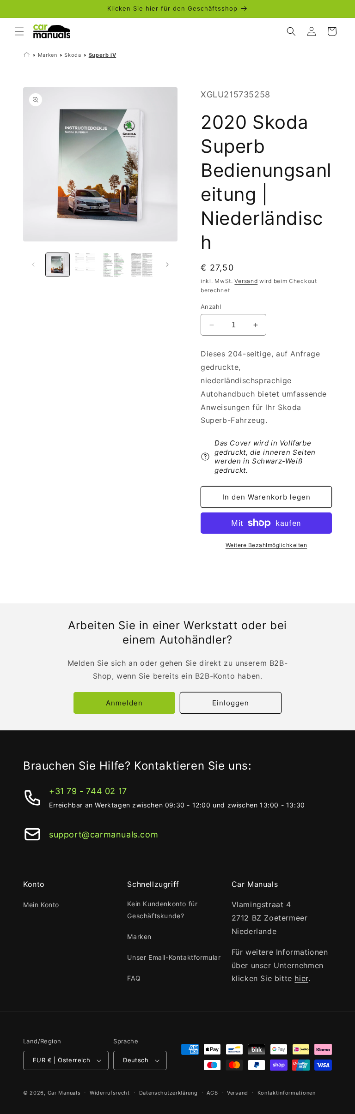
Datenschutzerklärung (168, 1093)
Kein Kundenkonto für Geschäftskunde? (162, 909)
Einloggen (230, 703)
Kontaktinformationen (286, 1093)
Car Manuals (64, 1093)
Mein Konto (41, 905)
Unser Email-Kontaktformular (173, 957)
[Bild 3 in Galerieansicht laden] (114, 265)
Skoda (72, 55)
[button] (19, 31)
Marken (47, 55)
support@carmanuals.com (103, 834)
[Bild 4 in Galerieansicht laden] (142, 265)
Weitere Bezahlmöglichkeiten (266, 545)
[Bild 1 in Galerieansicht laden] (57, 265)
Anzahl (211, 306)
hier (301, 978)
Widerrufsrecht (110, 1093)
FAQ (134, 978)
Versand (245, 280)
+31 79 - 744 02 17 (88, 791)
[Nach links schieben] (33, 264)
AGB (212, 1093)
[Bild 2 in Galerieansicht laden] (86, 265)
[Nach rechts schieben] (167, 264)
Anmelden (124, 703)
